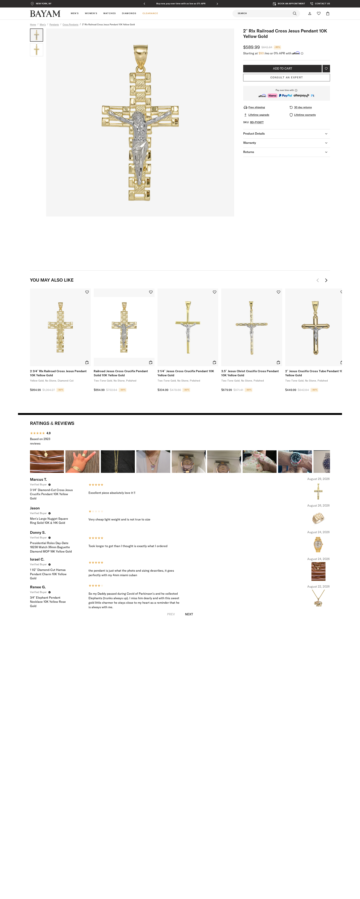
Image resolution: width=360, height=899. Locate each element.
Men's (43, 25)
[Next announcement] (217, 3)
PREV (171, 614)
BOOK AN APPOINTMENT (291, 4)
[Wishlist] (318, 13)
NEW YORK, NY (43, 4)
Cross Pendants (70, 25)
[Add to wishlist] (326, 68)
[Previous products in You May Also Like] (318, 280)
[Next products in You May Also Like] (326, 280)
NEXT (189, 614)
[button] (286, 93)
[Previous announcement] (144, 3)
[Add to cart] (87, 362)
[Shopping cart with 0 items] (328, 13)
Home (33, 25)
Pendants (54, 25)
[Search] (294, 13)
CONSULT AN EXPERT (286, 77)
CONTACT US (322, 4)
